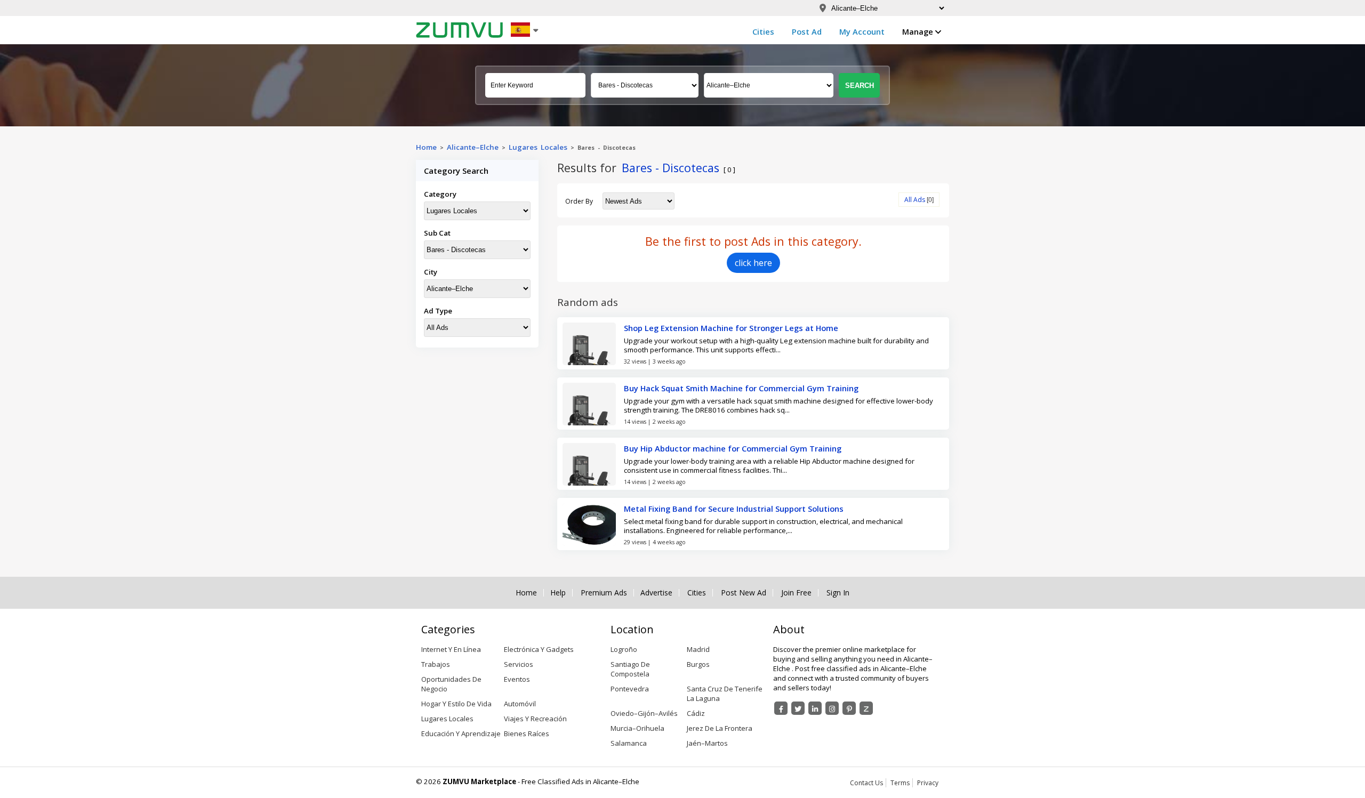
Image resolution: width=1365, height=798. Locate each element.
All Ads (914, 199)
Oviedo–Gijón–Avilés (644, 713)
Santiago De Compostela (630, 669)
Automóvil (520, 703)
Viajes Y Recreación (535, 718)
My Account (862, 31)
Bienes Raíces (526, 733)
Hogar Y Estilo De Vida (456, 703)
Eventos (517, 679)
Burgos (698, 664)
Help (558, 593)
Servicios (518, 664)
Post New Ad (743, 593)
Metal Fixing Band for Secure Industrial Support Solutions (734, 508)
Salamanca (629, 743)
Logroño (624, 649)
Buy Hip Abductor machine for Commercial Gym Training (732, 448)
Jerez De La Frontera (719, 728)
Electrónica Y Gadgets (539, 649)
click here (753, 263)
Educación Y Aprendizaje (461, 733)
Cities (763, 31)
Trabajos (435, 664)
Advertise (656, 593)
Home (426, 147)
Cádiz (696, 713)
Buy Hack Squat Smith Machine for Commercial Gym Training (741, 388)
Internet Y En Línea (451, 649)
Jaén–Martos (707, 743)
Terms (900, 782)
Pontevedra (630, 689)
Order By (579, 201)
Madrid (698, 649)
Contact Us (866, 782)
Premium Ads (604, 593)
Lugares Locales (538, 147)
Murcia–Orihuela (637, 728)
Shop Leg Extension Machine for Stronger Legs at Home (731, 328)
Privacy (927, 782)
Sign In (837, 593)
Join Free (796, 593)
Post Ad (807, 31)
